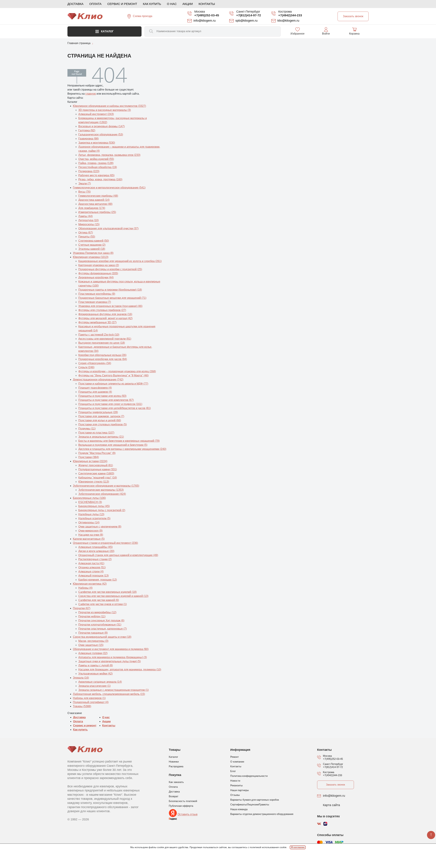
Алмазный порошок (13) (93, 575)
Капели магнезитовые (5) (89, 538)
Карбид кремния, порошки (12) (97, 579)
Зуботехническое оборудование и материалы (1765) (106, 485)
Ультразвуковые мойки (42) (95, 673)
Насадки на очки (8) (90, 534)
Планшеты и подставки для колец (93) (102, 395)
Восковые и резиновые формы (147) (101, 126)
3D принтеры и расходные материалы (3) (104, 110)
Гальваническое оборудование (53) (100, 134)
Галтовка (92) (86, 130)
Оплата (95, 4)
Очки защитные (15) (90, 645)
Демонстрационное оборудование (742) (98, 379)
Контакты (207, 4)
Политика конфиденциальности (249, 775)
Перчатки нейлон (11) (91, 616)
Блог (233, 771)
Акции (187, 4)
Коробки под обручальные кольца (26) (102, 355)
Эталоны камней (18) (91, 248)
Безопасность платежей (183, 801)
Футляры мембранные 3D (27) (97, 322)
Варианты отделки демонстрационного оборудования (261, 814)
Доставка (75, 4)
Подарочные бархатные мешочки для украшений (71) (112, 297)
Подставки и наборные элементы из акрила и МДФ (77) (113, 383)
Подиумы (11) (87, 428)
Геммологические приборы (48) (98, 195)
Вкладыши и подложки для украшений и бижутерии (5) (112, 444)
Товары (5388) (82, 706)
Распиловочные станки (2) (95, 559)
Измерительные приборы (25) (97, 212)
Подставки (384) (88, 457)
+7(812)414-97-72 (248, 15)
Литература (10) (88, 220)
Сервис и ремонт (122, 4)
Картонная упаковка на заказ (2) (98, 265)
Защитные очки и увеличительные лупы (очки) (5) (109, 661)
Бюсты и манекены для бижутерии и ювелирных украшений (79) (119, 440)
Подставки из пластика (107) (96, 432)
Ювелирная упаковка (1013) (90, 257)
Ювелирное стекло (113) (93, 481)
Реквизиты (236, 785)
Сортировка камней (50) (93, 240)
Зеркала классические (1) (94, 685)
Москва (199, 11)
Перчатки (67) (81, 608)
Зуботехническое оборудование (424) (102, 493)
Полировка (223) (88, 171)
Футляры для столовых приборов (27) (102, 310)
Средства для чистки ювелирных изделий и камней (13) (113, 596)
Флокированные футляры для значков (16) (105, 314)
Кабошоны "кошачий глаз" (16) (97, 477)
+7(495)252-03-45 (206, 15)
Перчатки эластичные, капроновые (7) (102, 628)
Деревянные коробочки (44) (96, 277)
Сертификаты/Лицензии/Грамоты (249, 804)
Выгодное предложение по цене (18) (101, 342)
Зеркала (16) (81, 677)
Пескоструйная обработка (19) (97, 167)
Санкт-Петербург (248, 11)
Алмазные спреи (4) (91, 571)
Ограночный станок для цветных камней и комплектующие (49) (118, 555)
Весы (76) (84, 191)
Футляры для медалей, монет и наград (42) (105, 318)
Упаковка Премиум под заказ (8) (93, 253)
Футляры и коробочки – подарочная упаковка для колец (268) (117, 371)
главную (90, 93)
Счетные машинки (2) (91, 244)
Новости (235, 780)
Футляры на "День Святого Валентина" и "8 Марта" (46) (113, 375)
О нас (172, 4)
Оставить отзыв (188, 814)
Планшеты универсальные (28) (98, 412)
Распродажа (176, 766)
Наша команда (238, 809)
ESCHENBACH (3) (90, 502)
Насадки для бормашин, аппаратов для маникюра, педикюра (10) (119, 669)
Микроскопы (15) (88, 224)
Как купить (152, 4)
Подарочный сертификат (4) (90, 702)
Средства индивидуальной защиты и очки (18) (102, 636)
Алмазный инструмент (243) (96, 114)
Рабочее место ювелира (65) (96, 175)
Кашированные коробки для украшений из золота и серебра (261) (120, 261)
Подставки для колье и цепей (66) (99, 420)
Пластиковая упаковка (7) (94, 302)
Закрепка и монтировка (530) (96, 142)
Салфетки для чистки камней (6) (98, 600)
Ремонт (234, 756)
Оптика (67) (85, 232)
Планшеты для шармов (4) (95, 391)
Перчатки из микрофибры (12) (97, 612)
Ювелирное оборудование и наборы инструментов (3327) (109, 105)
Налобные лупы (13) (91, 514)
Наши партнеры (239, 790)
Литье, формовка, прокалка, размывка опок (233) (109, 154)
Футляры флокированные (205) (98, 273)
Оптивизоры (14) (88, 522)
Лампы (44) (85, 216)
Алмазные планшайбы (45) (95, 547)
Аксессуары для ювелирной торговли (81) (104, 338)
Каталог (107, 31)
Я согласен (297, 847)
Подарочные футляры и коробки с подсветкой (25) (110, 269)
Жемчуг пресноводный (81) (95, 465)
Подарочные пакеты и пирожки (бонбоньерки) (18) (110, 289)
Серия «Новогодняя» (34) (94, 363)
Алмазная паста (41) (91, 563)
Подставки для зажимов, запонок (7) (101, 416)
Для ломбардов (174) (91, 208)
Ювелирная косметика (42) (90, 583)
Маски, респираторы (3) (93, 640)
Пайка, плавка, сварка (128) (95, 163)
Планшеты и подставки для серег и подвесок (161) (110, 404)
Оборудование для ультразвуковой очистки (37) (108, 228)
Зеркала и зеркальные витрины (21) (101, 436)
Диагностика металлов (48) (95, 203)
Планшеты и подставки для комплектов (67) (106, 400)
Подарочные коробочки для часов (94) (102, 359)
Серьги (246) (86, 367)
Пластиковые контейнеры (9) (96, 293)
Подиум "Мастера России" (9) (96, 453)
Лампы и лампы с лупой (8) (95, 665)
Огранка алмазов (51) (92, 567)
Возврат (173, 796)
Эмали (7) (84, 183)
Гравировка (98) (88, 138)
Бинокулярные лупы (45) (94, 506)
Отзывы (235, 794)
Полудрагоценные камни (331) (97, 469)
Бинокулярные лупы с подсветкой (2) (101, 510)
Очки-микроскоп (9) (90, 530)
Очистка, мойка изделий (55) (96, 159)
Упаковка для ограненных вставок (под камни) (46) (110, 306)
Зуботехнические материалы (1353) (101, 489)
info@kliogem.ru (334, 795)
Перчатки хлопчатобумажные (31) (99, 624)
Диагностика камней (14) (94, 199)
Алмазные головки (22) (92, 653)
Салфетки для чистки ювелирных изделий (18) (107, 591)
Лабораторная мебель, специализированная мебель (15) (109, 694)
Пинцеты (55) (86, 236)
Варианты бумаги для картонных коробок (254, 799)
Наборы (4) (85, 587)
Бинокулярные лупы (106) (89, 498)
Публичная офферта (181, 805)
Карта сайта (331, 805)
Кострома (285, 11)
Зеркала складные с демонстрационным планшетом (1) (113, 689)
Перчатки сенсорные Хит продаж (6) (101, 620)
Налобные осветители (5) (94, 518)
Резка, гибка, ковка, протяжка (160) (100, 179)
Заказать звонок (335, 784)
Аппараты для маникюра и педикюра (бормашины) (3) (112, 657)
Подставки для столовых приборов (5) (102, 424)
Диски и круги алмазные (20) (96, 551)
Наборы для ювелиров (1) (89, 698)
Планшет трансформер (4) (95, 387)
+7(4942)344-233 (290, 15)
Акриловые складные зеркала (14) (100, 681)
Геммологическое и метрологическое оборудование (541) (109, 187)
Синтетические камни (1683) (96, 473)
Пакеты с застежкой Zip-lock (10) (98, 334)
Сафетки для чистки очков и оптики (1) (102, 604)
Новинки (174, 761)
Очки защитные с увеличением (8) (99, 526)
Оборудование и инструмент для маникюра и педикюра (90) (111, 649)
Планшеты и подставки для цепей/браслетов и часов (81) (114, 408)
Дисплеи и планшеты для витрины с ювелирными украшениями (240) (122, 449)
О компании (237, 761)
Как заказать (176, 782)
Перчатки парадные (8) (93, 632)
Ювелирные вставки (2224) (90, 461)
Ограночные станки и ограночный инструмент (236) (105, 542)
